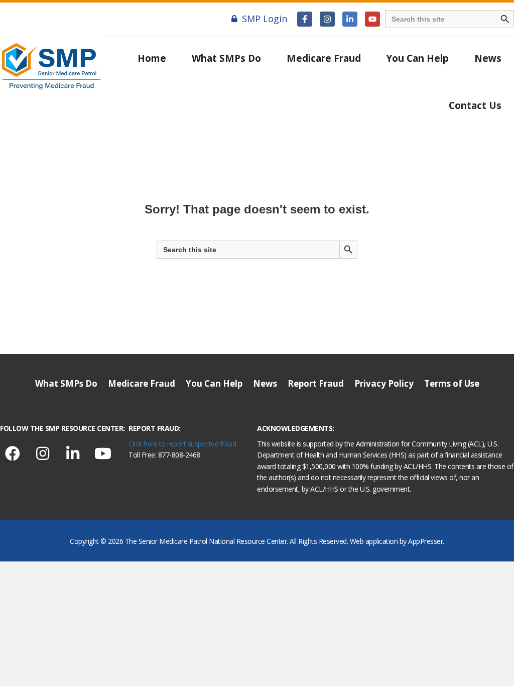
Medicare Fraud (324, 58)
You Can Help (418, 58)
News (487, 58)
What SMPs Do (226, 58)
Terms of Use (451, 383)
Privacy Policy (384, 383)
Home (152, 58)
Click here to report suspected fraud (182, 443)
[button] (304, 19)
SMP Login (264, 19)
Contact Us (475, 105)
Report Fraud (316, 383)
